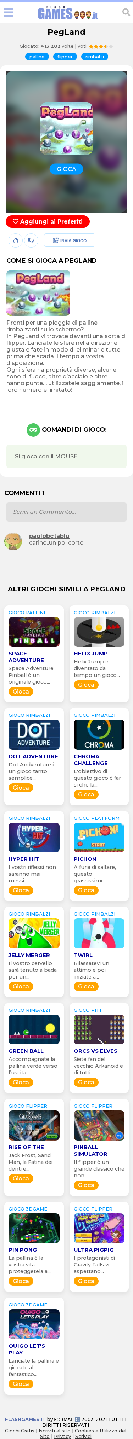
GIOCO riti (87, 1010)
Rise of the (26, 1147)
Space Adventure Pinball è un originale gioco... (31, 675)
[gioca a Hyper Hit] (34, 852)
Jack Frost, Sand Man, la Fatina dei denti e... (30, 1162)
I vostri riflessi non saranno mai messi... (32, 874)
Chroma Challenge (91, 759)
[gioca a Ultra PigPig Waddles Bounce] (99, 1243)
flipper (65, 56)
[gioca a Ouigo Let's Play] (34, 1339)
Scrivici (83, 1436)
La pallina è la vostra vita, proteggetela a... (30, 1265)
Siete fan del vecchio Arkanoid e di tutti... (98, 1066)
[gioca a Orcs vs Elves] (99, 1044)
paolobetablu (49, 536)
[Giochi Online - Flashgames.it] (68, 19)
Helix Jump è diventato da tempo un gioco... (97, 668)
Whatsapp (56, 271)
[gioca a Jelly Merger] (34, 948)
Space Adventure (26, 656)
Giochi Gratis (19, 1430)
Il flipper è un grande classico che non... (99, 1169)
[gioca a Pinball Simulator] (99, 1140)
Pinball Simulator (90, 1150)
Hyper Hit (24, 858)
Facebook (55, 241)
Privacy (62, 1436)
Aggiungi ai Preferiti (50, 221)
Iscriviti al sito (55, 1430)
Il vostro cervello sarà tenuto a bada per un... (33, 970)
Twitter (51, 256)
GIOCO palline (28, 612)
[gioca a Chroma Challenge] (99, 749)
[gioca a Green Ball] (34, 1044)
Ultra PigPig (94, 1249)
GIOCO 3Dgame (28, 1209)
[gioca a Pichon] (99, 852)
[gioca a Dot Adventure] (34, 749)
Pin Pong (23, 1249)
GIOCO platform (97, 818)
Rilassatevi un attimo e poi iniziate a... (91, 970)
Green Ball (26, 1051)
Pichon (85, 858)
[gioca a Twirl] (99, 948)
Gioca (21, 691)
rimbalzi (94, 56)
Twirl (83, 955)
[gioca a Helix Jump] (99, 646)
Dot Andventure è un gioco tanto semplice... (32, 771)
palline (37, 56)
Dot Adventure (33, 756)
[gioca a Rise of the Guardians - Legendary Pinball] (34, 1140)
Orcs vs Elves (95, 1051)
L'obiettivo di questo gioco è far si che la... (97, 778)
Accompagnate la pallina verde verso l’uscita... (33, 1066)
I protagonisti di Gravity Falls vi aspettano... (94, 1265)
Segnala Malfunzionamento (62, 290)
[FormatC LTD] (67, 1419)
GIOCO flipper (28, 1106)
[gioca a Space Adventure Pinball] (34, 646)
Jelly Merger (29, 955)
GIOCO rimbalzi (94, 612)
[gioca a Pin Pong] (34, 1243)
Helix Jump (91, 653)
